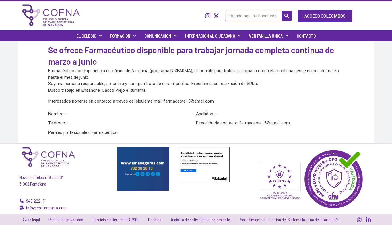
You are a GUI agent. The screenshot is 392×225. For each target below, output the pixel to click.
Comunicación (157, 36)
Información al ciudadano (210, 36)
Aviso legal (31, 219)
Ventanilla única (266, 36)
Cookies (154, 219)
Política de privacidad (65, 219)
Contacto (306, 36)
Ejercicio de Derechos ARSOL (115, 219)
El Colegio (86, 36)
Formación (120, 36)
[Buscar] (287, 16)
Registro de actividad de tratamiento (200, 219)
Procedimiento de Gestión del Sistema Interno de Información (289, 219)
